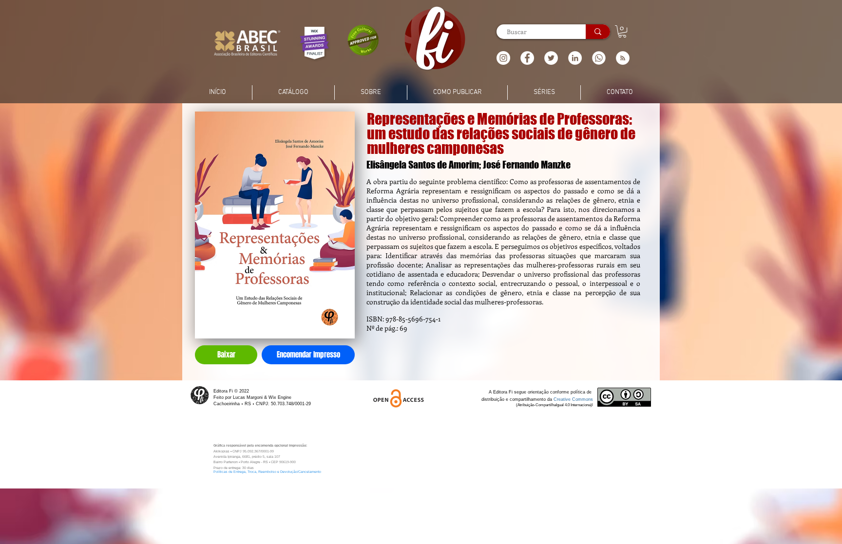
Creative (563, 399)
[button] (623, 58)
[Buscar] (598, 31)
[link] (622, 31)
